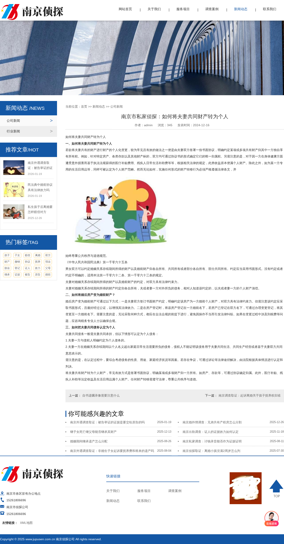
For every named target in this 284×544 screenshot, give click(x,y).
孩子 (7, 255)
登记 (17, 268)
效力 (37, 268)
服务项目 (183, 9)
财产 (7, 261)
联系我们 (269, 9)
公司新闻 (13, 120)
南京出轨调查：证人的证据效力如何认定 (211, 432)
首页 (84, 106)
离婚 (37, 255)
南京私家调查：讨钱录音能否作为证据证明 (212, 441)
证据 (17, 274)
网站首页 (125, 9)
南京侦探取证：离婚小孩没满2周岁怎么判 (211, 451)
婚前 (48, 274)
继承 (7, 274)
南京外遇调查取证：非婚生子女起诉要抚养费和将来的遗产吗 (112, 451)
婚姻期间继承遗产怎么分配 (88, 441)
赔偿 (27, 255)
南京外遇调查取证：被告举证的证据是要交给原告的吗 (107, 422)
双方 (48, 255)
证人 (27, 268)
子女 (17, 255)
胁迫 (7, 268)
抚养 (37, 261)
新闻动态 (240, 9)
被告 (27, 274)
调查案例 (212, 9)
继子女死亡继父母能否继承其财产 (93, 432)
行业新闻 (13, 131)
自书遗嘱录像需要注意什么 (101, 395)
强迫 (48, 261)
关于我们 (154, 9)
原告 (37, 274)
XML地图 (26, 523)
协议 (27, 261)
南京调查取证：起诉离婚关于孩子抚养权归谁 (250, 395)
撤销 (17, 261)
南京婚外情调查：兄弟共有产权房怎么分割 (212, 422)
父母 (48, 268)
